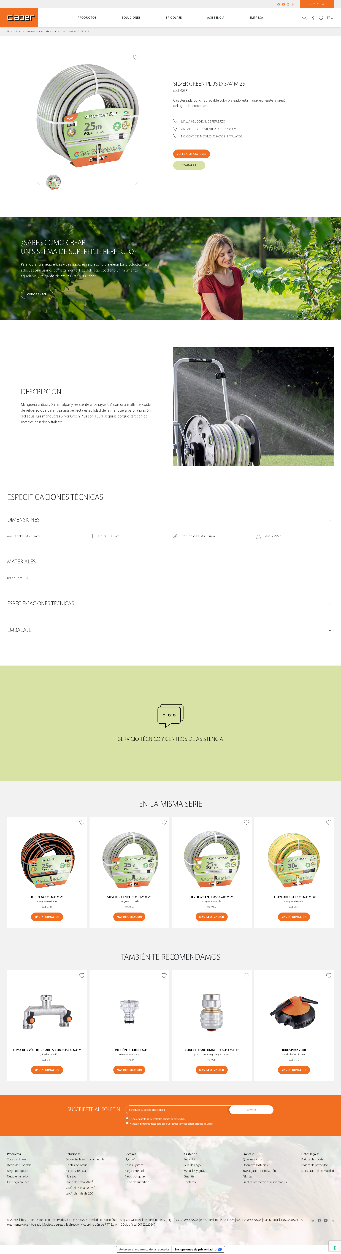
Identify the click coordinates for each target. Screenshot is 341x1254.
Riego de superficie (19, 1165)
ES (328, 18)
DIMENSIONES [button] (23, 520)
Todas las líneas (16, 1159)
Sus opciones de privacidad (194, 1249)
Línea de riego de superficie (29, 31)
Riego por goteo (17, 1171)
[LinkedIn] (293, 4)
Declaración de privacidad (317, 1171)
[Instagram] (288, 4)
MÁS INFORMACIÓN (47, 917)
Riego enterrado (17, 1176)
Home (10, 31)
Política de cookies (313, 1159)
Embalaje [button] (19, 630)
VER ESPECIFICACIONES (191, 154)
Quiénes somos (252, 1159)
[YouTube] (283, 4)
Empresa (256, 18)
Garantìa (189, 1176)
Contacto (317, 4)
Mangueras (51, 31)
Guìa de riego (192, 1165)
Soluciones (131, 18)
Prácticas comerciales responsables (265, 1182)
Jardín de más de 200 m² (81, 1193)
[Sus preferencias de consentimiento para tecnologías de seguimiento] (334, 1247)
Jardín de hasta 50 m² (79, 1182)
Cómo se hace (37, 294)
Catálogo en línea (18, 1182)
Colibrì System (134, 1165)
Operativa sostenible (256, 1165)
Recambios (191, 1159)
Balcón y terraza (76, 1171)
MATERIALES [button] (21, 561)
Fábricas (248, 1176)
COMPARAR (189, 165)
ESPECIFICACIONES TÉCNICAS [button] (40, 603)
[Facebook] (278, 4)
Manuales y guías (194, 1171)
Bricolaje (174, 18)
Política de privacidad (314, 1165)
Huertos (71, 1176)
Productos (87, 18)
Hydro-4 (130, 1159)
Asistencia (215, 18)
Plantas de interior (77, 1165)
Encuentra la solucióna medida (85, 1159)
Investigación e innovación (259, 1171)
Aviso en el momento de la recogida (144, 1249)
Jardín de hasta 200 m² (80, 1188)
